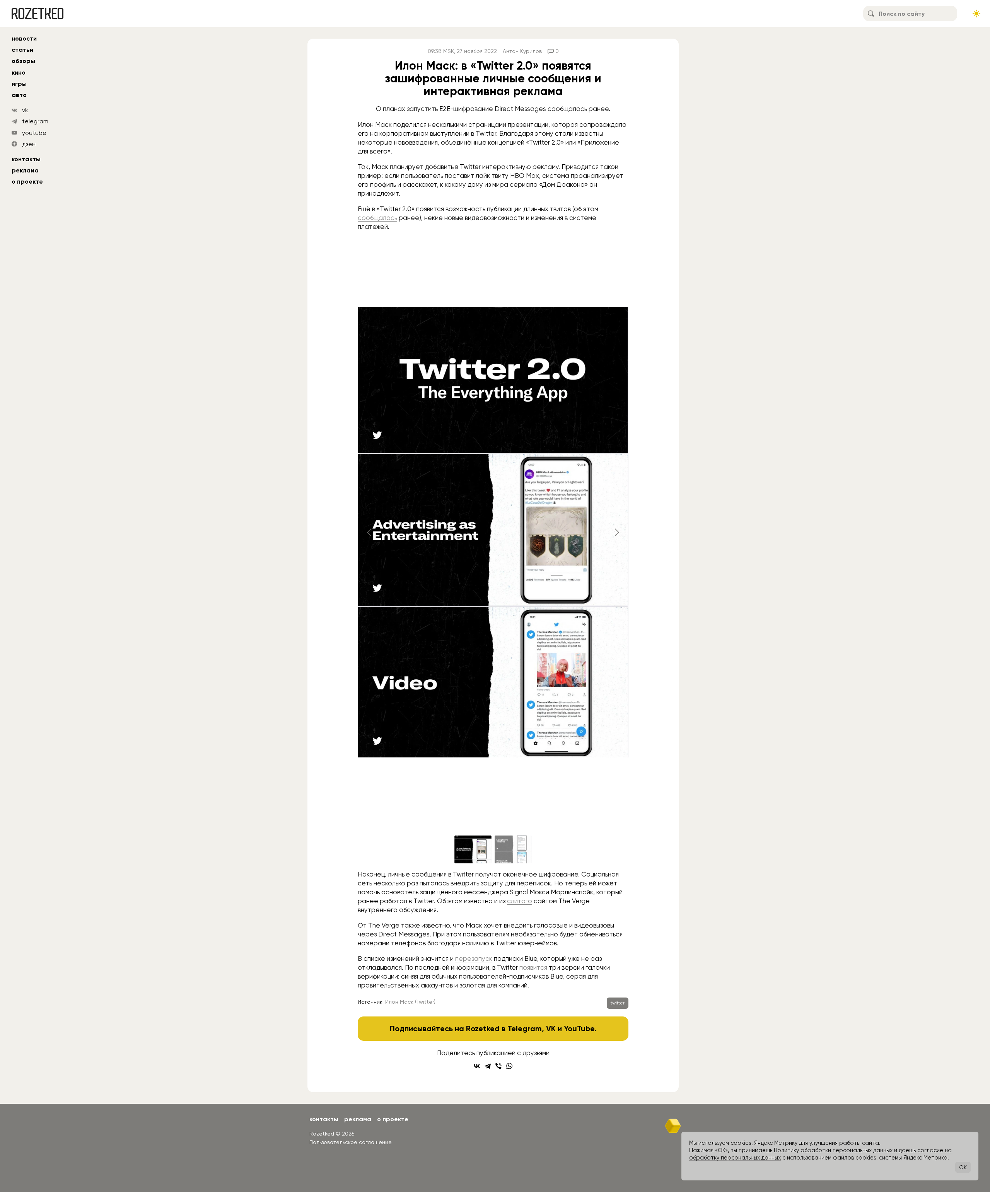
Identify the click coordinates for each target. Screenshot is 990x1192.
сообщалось (377, 218)
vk (25, 110)
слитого (519, 901)
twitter (618, 1003)
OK (963, 1167)
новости (24, 38)
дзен (29, 144)
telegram (35, 121)
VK (551, 1028)
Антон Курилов (522, 51)
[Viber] (498, 1066)
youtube (34, 132)
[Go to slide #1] (473, 849)
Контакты (26, 159)
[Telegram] (487, 1066)
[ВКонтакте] (476, 1066)
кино (19, 72)
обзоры (23, 61)
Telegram (524, 1028)
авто (19, 95)
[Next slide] (616, 532)
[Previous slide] (370, 532)
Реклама (25, 170)
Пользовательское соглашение (350, 1142)
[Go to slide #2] (513, 849)
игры (19, 83)
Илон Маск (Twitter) (410, 1002)
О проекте (27, 181)
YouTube (579, 1028)
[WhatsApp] (509, 1066)
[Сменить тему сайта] (976, 13)
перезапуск (473, 958)
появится (533, 967)
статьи (22, 49)
